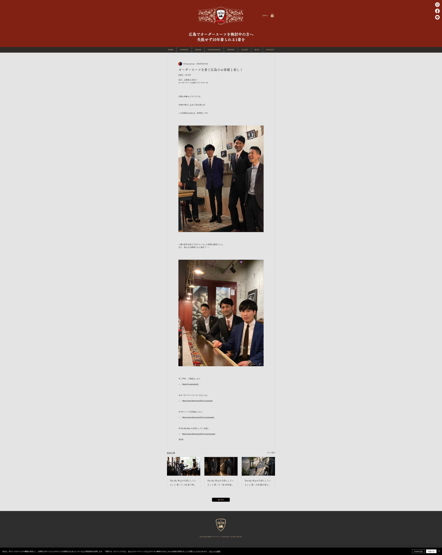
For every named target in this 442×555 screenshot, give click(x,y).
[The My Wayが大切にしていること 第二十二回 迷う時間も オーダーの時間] (183, 466)
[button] (272, 15)
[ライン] (437, 17)
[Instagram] (437, 4)
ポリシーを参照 (214, 551)
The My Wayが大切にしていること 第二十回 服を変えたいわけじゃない (257, 483)
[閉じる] (439, 551)
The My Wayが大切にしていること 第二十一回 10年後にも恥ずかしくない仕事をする (220, 483)
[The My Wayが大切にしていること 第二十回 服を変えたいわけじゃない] (258, 466)
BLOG (181, 439)
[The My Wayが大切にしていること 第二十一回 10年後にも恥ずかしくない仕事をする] (221, 466)
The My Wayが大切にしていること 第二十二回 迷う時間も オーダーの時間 (183, 483)
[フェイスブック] (437, 11)
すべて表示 (271, 453)
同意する (431, 551)
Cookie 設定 (418, 551)
